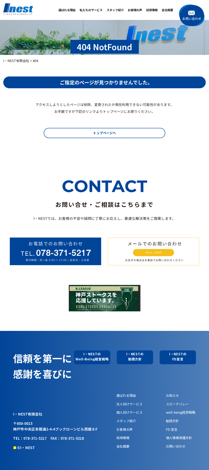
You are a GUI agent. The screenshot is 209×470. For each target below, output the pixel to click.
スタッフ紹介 (115, 10)
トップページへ (104, 132)
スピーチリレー (177, 403)
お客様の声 (135, 10)
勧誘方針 (172, 420)
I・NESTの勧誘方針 (135, 356)
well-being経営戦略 (180, 412)
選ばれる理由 (67, 10)
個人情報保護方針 (179, 437)
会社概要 (167, 10)
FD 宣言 (171, 429)
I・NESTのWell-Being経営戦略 (92, 356)
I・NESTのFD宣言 (178, 356)
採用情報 (152, 10)
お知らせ (172, 395)
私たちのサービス (91, 10)
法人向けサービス (129, 403)
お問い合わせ (176, 446)
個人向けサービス (129, 412)
